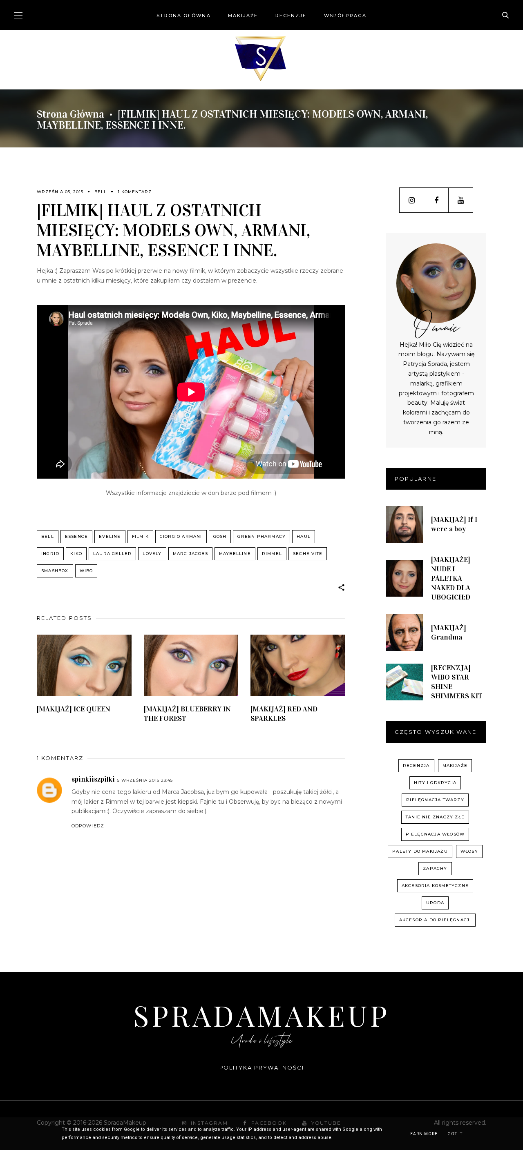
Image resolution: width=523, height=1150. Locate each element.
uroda (435, 902)
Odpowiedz (88, 826)
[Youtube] (460, 200)
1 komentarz (135, 191)
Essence (76, 536)
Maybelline (235, 553)
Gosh (220, 536)
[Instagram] (411, 200)
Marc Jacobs (190, 553)
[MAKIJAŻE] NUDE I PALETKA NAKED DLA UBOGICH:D (450, 578)
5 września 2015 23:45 (145, 780)
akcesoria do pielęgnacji (435, 920)
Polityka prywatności (261, 1067)
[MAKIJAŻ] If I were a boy (454, 524)
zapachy (435, 868)
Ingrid (50, 553)
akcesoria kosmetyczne (435, 885)
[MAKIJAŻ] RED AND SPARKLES (283, 713)
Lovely (152, 553)
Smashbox (55, 570)
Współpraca (345, 15)
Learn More (422, 1134)
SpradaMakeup (261, 1015)
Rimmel (272, 553)
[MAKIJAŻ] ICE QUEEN (73, 708)
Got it (455, 1134)
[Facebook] (436, 200)
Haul (304, 536)
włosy (469, 851)
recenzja (416, 765)
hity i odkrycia (435, 782)
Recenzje (291, 15)
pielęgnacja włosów (435, 834)
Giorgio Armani (181, 536)
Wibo (86, 570)
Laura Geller (112, 553)
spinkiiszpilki (93, 779)
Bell (100, 191)
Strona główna (183, 15)
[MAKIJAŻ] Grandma (448, 632)
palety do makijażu (420, 851)
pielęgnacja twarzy (435, 799)
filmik (140, 536)
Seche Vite (307, 553)
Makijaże (243, 15)
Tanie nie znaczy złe (435, 817)
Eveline (110, 536)
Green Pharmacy (261, 536)
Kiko (76, 553)
